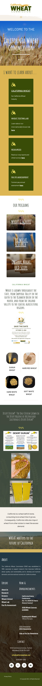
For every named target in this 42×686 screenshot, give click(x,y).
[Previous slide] (5, 43)
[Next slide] (36, 43)
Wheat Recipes (27, 619)
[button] (21, 17)
